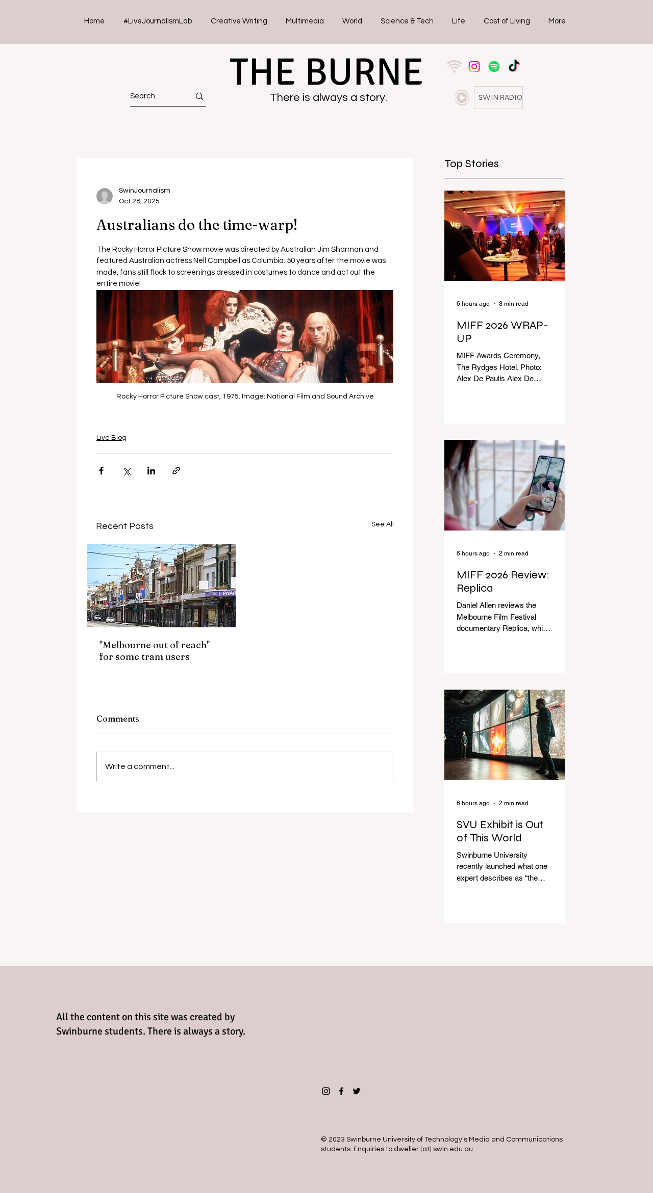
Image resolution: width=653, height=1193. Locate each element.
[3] (454, 66)
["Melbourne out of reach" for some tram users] (161, 585)
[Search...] (199, 96)
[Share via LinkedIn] (151, 470)
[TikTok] (514, 66)
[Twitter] (356, 1091)
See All (382, 524)
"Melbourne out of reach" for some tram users (154, 650)
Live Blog (111, 437)
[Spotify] (494, 66)
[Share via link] (176, 470)
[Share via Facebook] (101, 470)
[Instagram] (474, 66)
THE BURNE (326, 72)
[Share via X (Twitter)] (126, 470)
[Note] (462, 97)
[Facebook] (341, 1091)
